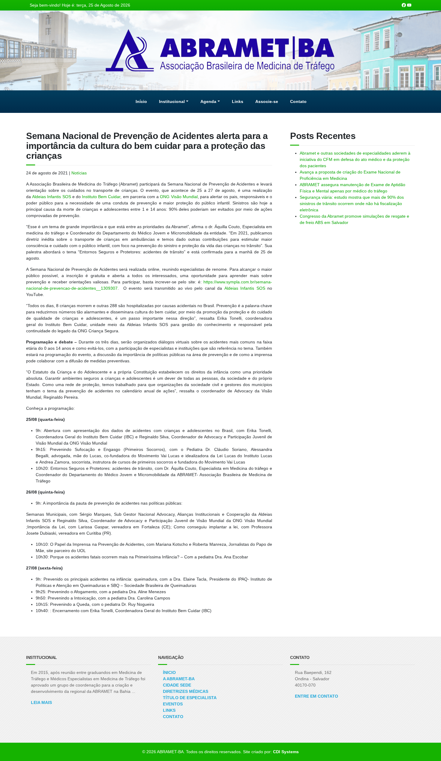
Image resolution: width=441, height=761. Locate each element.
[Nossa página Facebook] (404, 5)
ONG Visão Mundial (178, 196)
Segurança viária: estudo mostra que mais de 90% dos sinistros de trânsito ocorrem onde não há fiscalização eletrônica (352, 203)
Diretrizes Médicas (185, 691)
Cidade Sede (177, 685)
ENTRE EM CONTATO (316, 696)
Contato (173, 716)
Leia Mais (41, 702)
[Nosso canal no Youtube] (409, 5)
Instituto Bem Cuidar (101, 196)
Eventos (173, 704)
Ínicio (169, 672)
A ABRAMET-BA (179, 678)
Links (169, 710)
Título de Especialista (190, 697)
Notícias (79, 173)
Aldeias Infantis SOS (51, 196)
